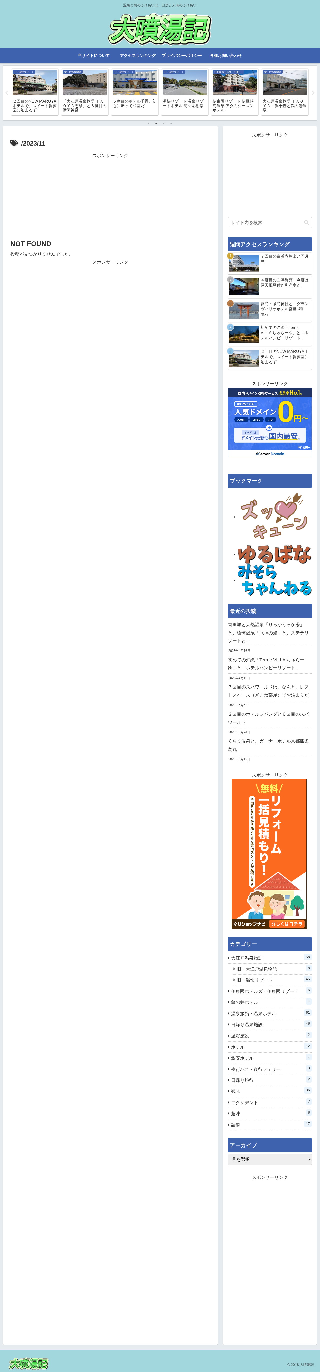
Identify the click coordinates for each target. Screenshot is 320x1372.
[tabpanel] (35, 92)
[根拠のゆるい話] (275, 554)
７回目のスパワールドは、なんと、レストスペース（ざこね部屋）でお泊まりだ (268, 691)
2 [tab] (156, 123)
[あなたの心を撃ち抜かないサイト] (275, 516)
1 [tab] (148, 123)
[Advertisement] (110, 195)
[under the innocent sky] (275, 579)
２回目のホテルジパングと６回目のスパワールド (268, 718)
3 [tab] (163, 123)
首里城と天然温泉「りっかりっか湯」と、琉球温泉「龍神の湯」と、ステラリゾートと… (268, 632)
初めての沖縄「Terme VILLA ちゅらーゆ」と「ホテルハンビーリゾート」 (266, 663)
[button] (306, 223)
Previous (6, 92)
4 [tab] (171, 123)
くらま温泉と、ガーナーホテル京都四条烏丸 (268, 745)
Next (313, 92)
